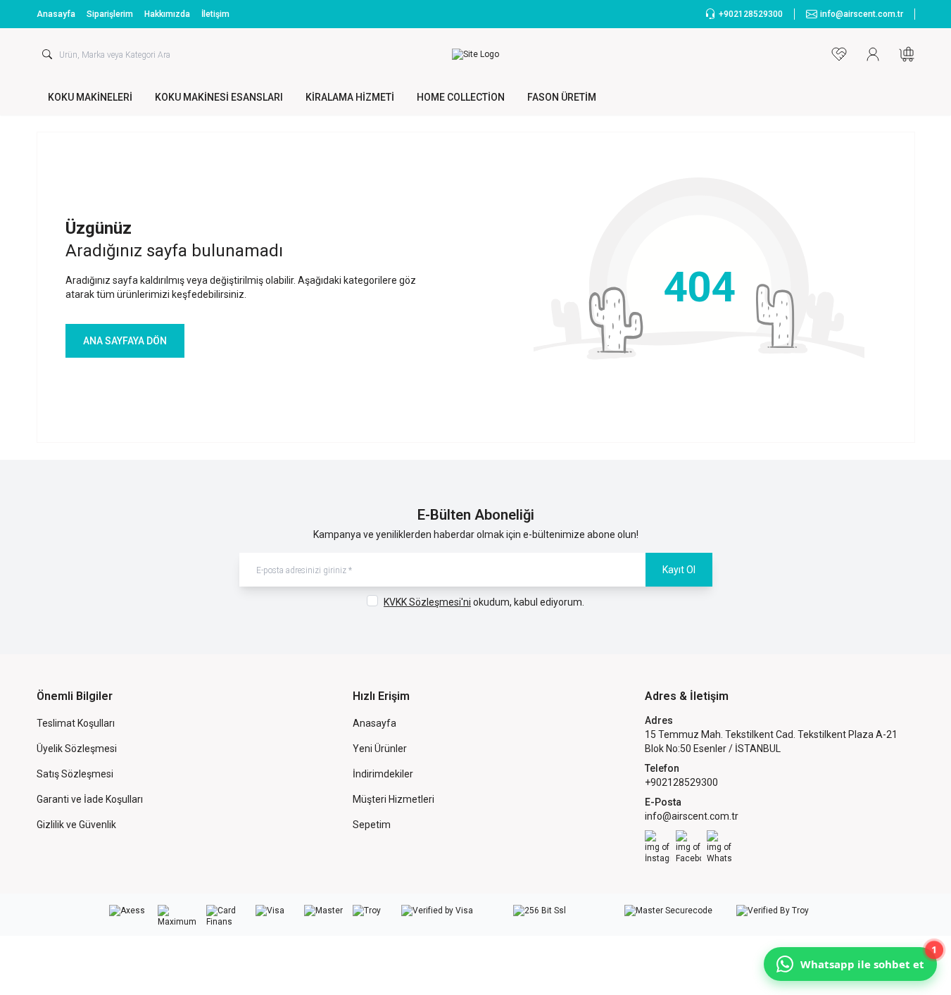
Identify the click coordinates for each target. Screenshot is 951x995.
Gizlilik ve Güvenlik (76, 824)
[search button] (47, 54)
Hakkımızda (167, 14)
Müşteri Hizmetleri (393, 799)
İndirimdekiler (383, 774)
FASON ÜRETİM (561, 97)
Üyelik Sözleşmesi (77, 748)
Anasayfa (56, 14)
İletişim (215, 14)
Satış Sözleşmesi (75, 774)
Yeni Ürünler (380, 748)
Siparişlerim (110, 14)
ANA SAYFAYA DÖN (125, 340)
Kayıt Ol (678, 569)
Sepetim (372, 824)
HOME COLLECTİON (461, 97)
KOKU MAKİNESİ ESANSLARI (219, 97)
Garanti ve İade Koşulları (90, 799)
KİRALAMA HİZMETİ (350, 97)
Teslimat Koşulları (76, 723)
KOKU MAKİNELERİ (90, 97)
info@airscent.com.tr (691, 816)
